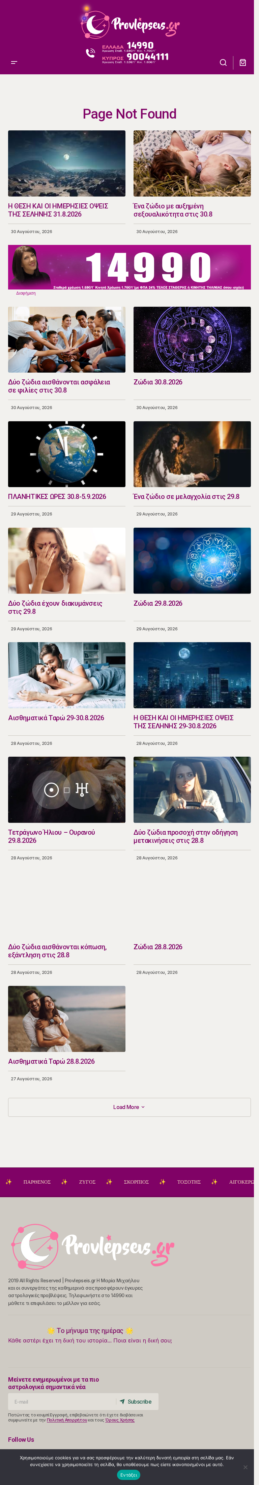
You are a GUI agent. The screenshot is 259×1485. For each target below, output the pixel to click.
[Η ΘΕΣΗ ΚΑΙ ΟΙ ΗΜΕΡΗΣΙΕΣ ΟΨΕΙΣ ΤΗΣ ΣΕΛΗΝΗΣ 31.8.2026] (66, 163)
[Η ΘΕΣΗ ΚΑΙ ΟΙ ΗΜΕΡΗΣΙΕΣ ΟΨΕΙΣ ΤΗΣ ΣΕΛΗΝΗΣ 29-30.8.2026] (192, 675)
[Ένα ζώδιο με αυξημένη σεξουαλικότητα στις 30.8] (192, 163)
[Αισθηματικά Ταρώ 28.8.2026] (66, 1019)
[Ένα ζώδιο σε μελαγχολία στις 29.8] (192, 454)
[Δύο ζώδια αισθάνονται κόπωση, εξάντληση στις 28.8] (66, 904)
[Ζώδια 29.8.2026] (192, 561)
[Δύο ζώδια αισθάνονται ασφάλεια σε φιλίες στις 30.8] (66, 340)
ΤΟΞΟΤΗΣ (154, 1182)
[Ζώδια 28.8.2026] (192, 904)
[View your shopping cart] (243, 62)
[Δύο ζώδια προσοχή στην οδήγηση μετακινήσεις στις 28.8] (192, 790)
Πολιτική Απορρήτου (67, 1420)
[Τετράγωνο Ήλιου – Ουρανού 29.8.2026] (66, 790)
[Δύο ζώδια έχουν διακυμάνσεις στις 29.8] (66, 561)
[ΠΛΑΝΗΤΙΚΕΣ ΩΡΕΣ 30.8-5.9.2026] (66, 454)
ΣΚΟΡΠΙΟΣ (101, 1182)
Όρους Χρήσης (120, 1420)
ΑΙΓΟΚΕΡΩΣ (208, 1182)
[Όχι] (245, 1467)
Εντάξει (128, 1475)
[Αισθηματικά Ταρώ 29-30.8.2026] (66, 675)
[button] (14, 22)
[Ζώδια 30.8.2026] (192, 340)
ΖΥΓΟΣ (52, 1182)
